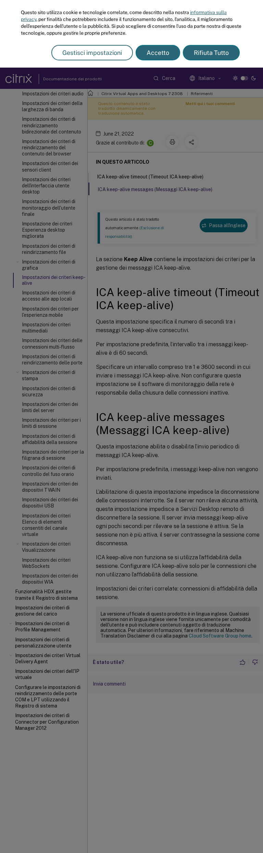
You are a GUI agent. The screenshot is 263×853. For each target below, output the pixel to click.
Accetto (158, 52)
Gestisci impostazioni (92, 52)
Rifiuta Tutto (211, 52)
